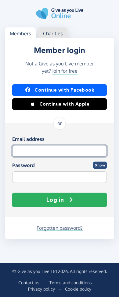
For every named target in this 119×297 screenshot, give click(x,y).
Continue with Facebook (64, 90)
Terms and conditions (70, 282)
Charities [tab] (53, 33)
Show (100, 165)
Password (23, 165)
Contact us (28, 282)
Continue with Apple (64, 104)
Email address (28, 139)
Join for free (65, 71)
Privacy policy (41, 289)
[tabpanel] (59, 138)
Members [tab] (20, 33)
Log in (55, 199)
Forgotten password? (60, 228)
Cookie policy (78, 289)
